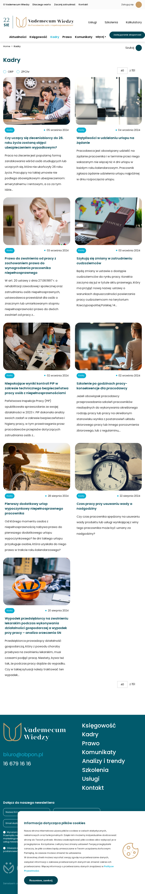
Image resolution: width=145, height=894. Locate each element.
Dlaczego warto (42, 5)
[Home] (4, 36)
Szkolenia (95, 770)
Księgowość (38, 37)
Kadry (54, 37)
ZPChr (25, 72)
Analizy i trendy (103, 761)
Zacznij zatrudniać (65, 5)
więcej (100, 36)
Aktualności (17, 37)
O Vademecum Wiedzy (16, 5)
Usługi (91, 779)
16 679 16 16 (17, 763)
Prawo (67, 37)
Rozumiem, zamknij (41, 880)
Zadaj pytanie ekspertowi (127, 35)
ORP (10, 72)
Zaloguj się (127, 4)
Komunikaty (83, 37)
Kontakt (83, 5)
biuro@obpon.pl (23, 754)
